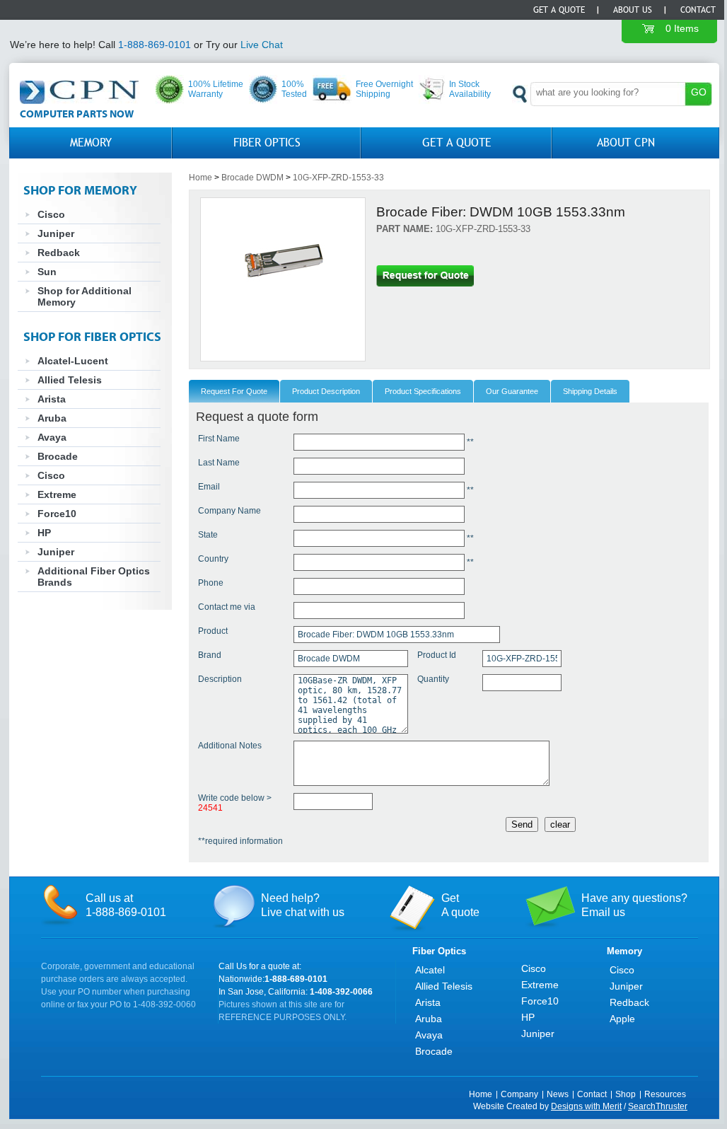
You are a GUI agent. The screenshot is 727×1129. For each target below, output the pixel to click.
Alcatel (430, 969)
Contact (698, 10)
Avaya (51, 437)
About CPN (626, 142)
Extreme (56, 494)
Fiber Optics (267, 142)
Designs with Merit (586, 1106)
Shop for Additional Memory (84, 296)
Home (200, 178)
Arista (51, 399)
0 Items (682, 28)
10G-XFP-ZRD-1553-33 (338, 178)
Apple (622, 1018)
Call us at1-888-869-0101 (126, 905)
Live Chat (261, 44)
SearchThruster (657, 1106)
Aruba (51, 418)
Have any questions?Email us (634, 905)
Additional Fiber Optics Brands (93, 576)
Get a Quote (559, 10)
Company (519, 1094)
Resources (665, 1094)
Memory (91, 142)
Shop (625, 1094)
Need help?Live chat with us (302, 905)
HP (44, 532)
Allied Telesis (69, 380)
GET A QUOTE (457, 142)
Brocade (57, 456)
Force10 (56, 513)
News (558, 1094)
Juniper (55, 233)
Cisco (51, 214)
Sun (47, 271)
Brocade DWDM (252, 178)
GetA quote (460, 905)
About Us (632, 10)
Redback (58, 252)
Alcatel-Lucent (72, 360)
